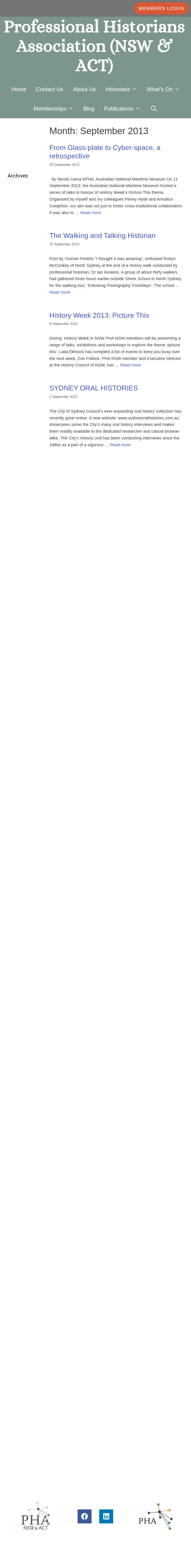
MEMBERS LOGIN (161, 8)
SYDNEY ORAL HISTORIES (93, 388)
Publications (119, 108)
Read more (90, 212)
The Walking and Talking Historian (102, 235)
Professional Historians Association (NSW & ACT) (94, 46)
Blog (88, 108)
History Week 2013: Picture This (99, 315)
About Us (84, 89)
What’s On (160, 89)
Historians (118, 89)
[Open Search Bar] (153, 108)
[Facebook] (85, 1516)
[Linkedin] (106, 1516)
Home (18, 89)
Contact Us (49, 89)
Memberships (50, 108)
